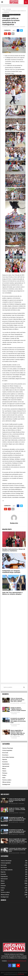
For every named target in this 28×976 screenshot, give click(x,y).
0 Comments (22, 26)
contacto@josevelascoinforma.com (16, 961)
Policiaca (4, 773)
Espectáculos (10, 14)
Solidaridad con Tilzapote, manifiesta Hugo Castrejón (11, 571)
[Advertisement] (14, 921)
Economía (4, 14)
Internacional (5, 766)
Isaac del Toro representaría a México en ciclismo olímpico (12, 593)
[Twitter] (14, 965)
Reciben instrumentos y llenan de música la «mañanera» (13, 549)
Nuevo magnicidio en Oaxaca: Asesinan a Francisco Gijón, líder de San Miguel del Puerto (17, 732)
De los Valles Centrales (8, 757)
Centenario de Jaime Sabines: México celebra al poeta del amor (18, 850)
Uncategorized (6, 784)
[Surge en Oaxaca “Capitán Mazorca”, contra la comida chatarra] (6, 709)
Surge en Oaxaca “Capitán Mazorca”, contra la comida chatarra (18, 709)
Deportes (4, 759)
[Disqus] (14, 617)
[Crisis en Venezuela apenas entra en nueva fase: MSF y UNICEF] (6, 700)
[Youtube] (18, 965)
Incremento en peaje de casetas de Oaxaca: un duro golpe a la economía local (18, 720)
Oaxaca (4, 770)
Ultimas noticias (6, 16)
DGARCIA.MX (21, 974)
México (4, 768)
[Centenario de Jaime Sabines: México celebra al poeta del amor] (4, 850)
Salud (3, 777)
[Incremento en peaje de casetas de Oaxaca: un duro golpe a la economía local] (6, 720)
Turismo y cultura (17, 14)
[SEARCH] (24, 687)
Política (4, 775)
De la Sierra (5, 755)
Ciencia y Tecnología (7, 748)
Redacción (6, 26)
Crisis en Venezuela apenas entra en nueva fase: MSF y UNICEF (17, 700)
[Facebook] (10, 965)
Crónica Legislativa (7, 750)
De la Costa (5, 752)
